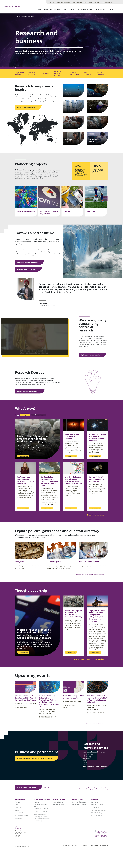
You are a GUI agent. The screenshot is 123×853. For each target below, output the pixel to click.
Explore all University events (95, 723)
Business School (77, 2)
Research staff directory (89, 562)
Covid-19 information (40, 811)
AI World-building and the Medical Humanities (73, 697)
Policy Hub (19, 562)
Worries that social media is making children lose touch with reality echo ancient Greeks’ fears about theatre (34, 633)
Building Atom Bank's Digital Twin (49, 212)
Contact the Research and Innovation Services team (34, 758)
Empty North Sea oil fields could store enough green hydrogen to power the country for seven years (97, 615)
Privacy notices (104, 845)
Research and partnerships (80, 805)
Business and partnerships (26, 107)
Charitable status (65, 845)
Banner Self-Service (97, 805)
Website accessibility (40, 814)
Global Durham (100, 9)
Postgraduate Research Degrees (74, 73)
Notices (36, 802)
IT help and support (97, 815)
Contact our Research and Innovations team (90, 574)
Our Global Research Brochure (27, 262)
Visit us (111, 9)
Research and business (85, 9)
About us (96, 2)
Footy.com (91, 211)
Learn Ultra (94, 802)
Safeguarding (38, 821)
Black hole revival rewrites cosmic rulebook (72, 436)
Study (39, 9)
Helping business (58, 802)
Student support (69, 9)
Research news (69, 108)
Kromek (67, 211)
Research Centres (91, 125)
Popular (26, 415)
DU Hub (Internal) (96, 813)
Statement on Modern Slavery (40, 805)
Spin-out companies (87, 73)
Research (46, 73)
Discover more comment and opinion (89, 659)
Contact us (18, 807)
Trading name (84, 845)
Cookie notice (94, 845)
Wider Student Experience (52, 9)
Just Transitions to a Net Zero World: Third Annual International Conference (25, 698)
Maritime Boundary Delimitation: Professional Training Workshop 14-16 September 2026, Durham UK (49, 701)
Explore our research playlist (90, 355)
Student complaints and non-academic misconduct (42, 817)
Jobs (16, 805)
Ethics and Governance (100, 73)
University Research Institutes (57, 73)
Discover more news (95, 515)
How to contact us (107, 2)
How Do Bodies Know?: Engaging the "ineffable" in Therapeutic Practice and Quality (97, 699)
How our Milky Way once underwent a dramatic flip (96, 479)
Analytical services (58, 805)
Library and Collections (63, 2)
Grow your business (68, 125)
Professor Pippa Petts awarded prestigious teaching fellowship (25, 480)
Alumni (52, 2)
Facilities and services (93, 141)
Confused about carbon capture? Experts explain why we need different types (49, 481)
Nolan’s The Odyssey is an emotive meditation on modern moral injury (33, 439)
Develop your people (69, 141)
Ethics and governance (56, 562)
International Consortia (79, 802)
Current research (92, 93)
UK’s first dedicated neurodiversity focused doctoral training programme (73, 480)
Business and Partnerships (32, 73)
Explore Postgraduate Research (27, 391)
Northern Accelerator (26, 211)
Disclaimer (75, 845)
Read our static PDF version (26, 269)
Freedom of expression (41, 809)
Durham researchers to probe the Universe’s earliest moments (97, 437)
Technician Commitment (98, 810)
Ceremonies (18, 818)
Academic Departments (93, 107)
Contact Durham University (26, 787)
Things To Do (88, 2)
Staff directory (95, 807)
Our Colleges (19, 813)
